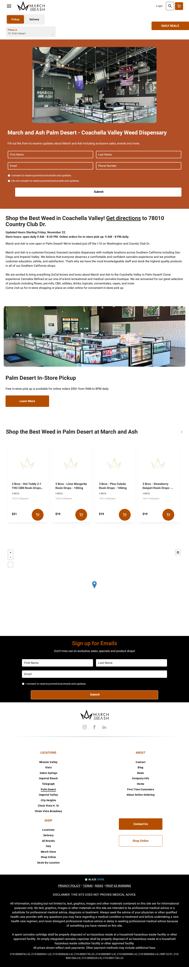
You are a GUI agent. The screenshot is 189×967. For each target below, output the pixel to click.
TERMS (88, 886)
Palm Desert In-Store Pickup (41, 378)
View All (181, 431)
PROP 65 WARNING (118, 886)
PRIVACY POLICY (69, 886)
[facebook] (94, 727)
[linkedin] (104, 727)
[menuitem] (48, 762)
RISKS (99, 886)
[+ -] (94, 588)
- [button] (10, 557)
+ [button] (10, 552)
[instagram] (85, 727)
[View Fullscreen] (10, 564)
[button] (9, 6)
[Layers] (178, 552)
